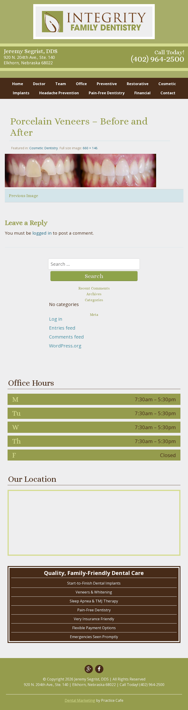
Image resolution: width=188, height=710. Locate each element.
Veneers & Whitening (94, 592)
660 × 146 (90, 148)
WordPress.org (65, 346)
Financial (142, 92)
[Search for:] (94, 264)
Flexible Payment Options (94, 627)
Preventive (107, 83)
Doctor (39, 83)
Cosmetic (167, 83)
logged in (42, 233)
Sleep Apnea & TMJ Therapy (94, 601)
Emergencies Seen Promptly (94, 636)
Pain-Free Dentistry (106, 92)
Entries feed (62, 328)
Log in (55, 319)
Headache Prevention (59, 92)
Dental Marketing (80, 700)
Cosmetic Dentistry (43, 148)
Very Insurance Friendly (94, 618)
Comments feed (66, 337)
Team (60, 83)
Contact (167, 92)
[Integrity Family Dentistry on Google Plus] (89, 669)
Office (81, 83)
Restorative (138, 83)
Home (17, 83)
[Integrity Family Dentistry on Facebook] (99, 669)
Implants (21, 92)
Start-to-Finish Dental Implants (94, 583)
